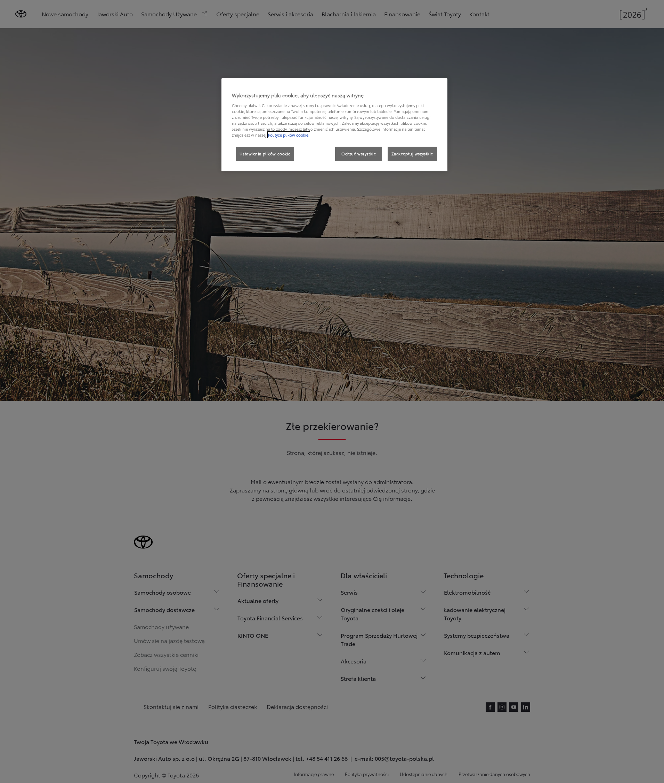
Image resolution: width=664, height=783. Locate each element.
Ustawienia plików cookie (265, 153)
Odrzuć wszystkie (358, 153)
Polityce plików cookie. (288, 135)
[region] (334, 124)
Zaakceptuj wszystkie (412, 153)
